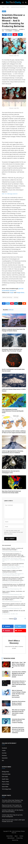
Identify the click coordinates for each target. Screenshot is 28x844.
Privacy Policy (19, 838)
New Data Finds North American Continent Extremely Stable (11, 491)
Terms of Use (15, 840)
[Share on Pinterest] (15, 34)
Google (11, 292)
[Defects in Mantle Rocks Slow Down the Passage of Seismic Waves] (14, 320)
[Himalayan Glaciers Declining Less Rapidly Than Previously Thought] (14, 340)
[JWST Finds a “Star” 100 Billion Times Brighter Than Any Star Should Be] (6, 664)
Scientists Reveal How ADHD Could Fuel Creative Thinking (18, 720)
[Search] (25, 2)
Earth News (5, 776)
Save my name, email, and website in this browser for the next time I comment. (13, 532)
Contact (21, 836)
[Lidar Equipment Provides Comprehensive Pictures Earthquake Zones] (14, 400)
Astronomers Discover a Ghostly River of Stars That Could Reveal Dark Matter (19, 683)
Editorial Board (10, 838)
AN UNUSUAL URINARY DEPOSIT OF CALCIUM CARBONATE (13, 611)
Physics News (5, 781)
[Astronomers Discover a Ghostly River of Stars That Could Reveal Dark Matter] (6, 683)
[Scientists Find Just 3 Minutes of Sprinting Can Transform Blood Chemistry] (6, 730)
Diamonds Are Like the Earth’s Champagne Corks (11, 471)
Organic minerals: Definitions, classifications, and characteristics (13, 592)
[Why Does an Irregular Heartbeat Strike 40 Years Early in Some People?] (6, 712)
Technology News (6, 789)
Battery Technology (7, 297)
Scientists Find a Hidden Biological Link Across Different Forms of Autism (19, 674)
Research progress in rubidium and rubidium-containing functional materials (12, 571)
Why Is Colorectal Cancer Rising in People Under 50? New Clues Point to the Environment (19, 694)
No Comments (9, 30)
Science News (5, 784)
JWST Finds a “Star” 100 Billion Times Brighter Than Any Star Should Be (19, 665)
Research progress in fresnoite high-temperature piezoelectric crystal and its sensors (13, 564)
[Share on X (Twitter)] (9, 34)
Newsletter (5, 758)
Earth (4, 11)
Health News (5, 779)
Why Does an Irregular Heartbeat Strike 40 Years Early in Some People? (18, 712)
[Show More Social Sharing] (24, 34)
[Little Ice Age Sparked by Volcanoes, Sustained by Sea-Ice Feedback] (14, 442)
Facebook (4, 748)
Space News (5, 786)
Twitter (4, 750)
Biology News (5, 771)
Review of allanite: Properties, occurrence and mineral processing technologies (12, 549)
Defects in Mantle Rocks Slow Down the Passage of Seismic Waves (13, 330)
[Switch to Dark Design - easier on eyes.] (23, 2)
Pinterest (4, 755)
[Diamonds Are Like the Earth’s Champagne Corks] (14, 462)
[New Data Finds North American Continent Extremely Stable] (14, 482)
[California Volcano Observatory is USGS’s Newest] (14, 380)
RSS (3, 760)
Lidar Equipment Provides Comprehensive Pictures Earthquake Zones (12, 411)
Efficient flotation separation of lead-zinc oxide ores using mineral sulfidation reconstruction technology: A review (13, 605)
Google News (20, 292)
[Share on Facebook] (4, 34)
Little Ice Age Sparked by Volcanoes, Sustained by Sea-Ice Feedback (12, 451)
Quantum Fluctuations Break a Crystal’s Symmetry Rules (18, 703)
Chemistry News (6, 774)
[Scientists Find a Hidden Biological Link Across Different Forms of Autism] (6, 674)
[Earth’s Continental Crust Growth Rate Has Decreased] (14, 360)
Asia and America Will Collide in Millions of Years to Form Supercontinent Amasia (14, 431)
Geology (16, 297)
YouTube (4, 753)
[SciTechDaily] (13, 2)
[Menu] (2, 2)
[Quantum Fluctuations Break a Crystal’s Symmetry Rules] (6, 703)
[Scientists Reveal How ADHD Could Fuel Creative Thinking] (6, 721)
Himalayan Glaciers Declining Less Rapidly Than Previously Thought (12, 350)
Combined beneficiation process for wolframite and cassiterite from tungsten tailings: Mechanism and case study (13, 586)
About (16, 836)
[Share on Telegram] (20, 34)
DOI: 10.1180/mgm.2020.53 (9, 194)
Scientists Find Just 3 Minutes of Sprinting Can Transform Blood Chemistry (18, 730)
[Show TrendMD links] (25, 618)
